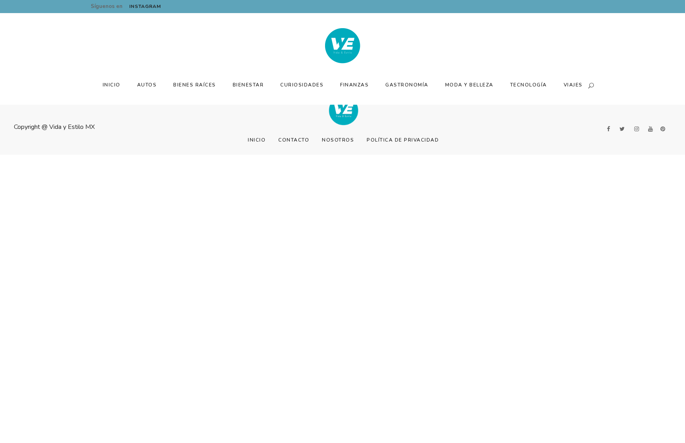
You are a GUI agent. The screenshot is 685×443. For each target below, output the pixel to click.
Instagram (145, 6)
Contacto (293, 140)
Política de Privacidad (403, 140)
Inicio (257, 140)
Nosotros (338, 140)
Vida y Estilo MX (72, 127)
